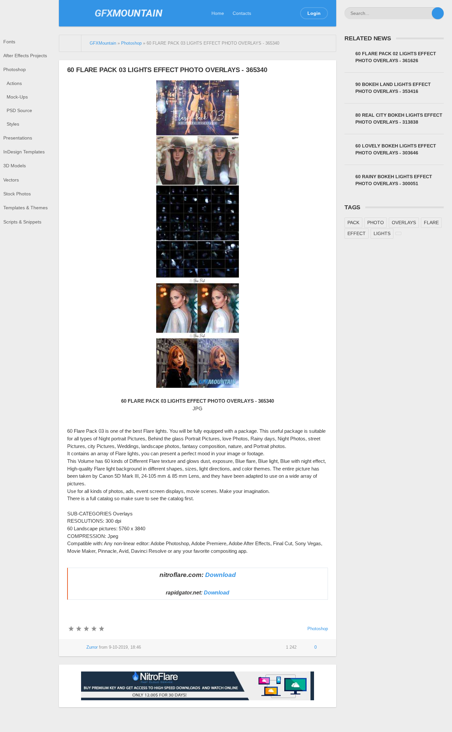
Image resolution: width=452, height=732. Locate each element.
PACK (353, 222)
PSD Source (19, 110)
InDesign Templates (24, 151)
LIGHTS (382, 233)
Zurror (92, 647)
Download (220, 574)
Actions (14, 83)
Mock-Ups (17, 97)
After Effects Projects (25, 55)
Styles (13, 124)
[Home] (70, 43)
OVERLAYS (404, 222)
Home (217, 13)
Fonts (9, 41)
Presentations (17, 138)
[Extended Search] (426, 13)
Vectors (11, 180)
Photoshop (14, 69)
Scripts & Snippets (22, 221)
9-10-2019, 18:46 (125, 647)
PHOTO (375, 222)
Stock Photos (17, 193)
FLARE (431, 222)
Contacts (242, 13)
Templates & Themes (25, 207)
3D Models (14, 165)
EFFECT (356, 233)
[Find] (438, 13)
